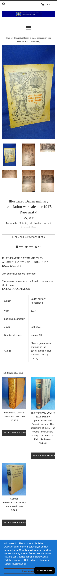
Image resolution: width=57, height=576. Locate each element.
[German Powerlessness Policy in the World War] (14, 479)
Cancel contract (44, 570)
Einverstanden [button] (28, 571)
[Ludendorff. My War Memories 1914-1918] (14, 393)
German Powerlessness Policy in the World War (14, 502)
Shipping (23, 223)
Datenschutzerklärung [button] (15, 564)
